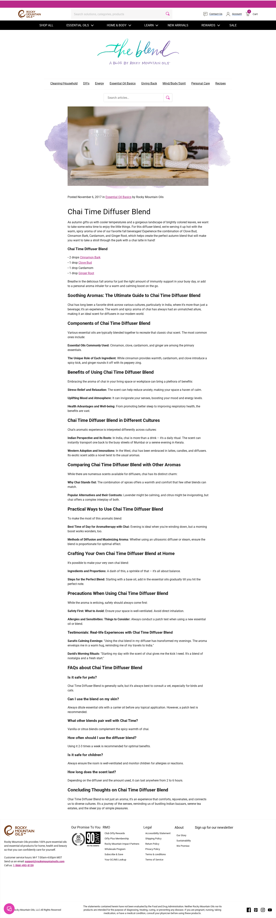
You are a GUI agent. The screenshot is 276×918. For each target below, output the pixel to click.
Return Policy (152, 843)
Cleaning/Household (64, 83)
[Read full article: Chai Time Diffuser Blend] (138, 145)
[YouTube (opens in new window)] (270, 909)
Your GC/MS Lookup (115, 859)
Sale (233, 25)
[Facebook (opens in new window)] (249, 909)
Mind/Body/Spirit (174, 83)
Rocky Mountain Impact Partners (122, 843)
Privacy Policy (152, 849)
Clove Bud (85, 262)
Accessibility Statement (157, 833)
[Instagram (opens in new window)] (263, 909)
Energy (99, 83)
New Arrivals (178, 25)
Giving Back (149, 83)
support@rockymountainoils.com (44, 861)
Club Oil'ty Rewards (115, 833)
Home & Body (117, 25)
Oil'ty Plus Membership (117, 838)
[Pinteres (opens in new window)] (256, 909)
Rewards (208, 25)
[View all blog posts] (138, 50)
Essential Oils (77, 25)
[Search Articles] (168, 97)
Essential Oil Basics (123, 83)
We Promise (182, 845)
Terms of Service (154, 859)
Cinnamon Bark (90, 257)
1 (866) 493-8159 (23, 865)
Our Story (181, 835)
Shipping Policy (153, 838)
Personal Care (200, 83)
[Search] (167, 14)
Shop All (46, 25)
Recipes (220, 83)
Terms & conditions (155, 854)
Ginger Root (86, 273)
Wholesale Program (115, 849)
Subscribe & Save (114, 854)
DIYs (86, 83)
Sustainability (183, 840)
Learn (149, 25)
